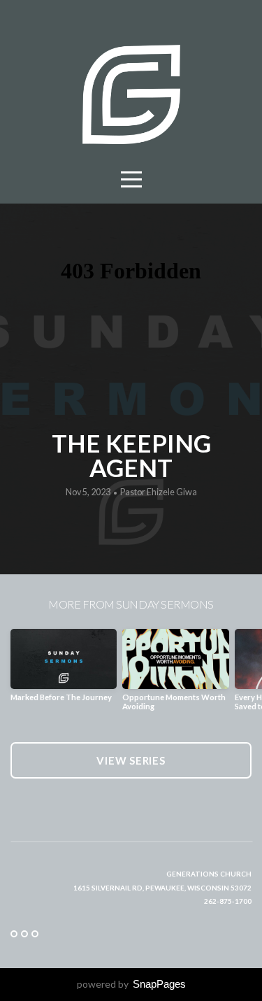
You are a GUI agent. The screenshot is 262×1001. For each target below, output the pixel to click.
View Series (130, 760)
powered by (131, 984)
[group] (63, 670)
